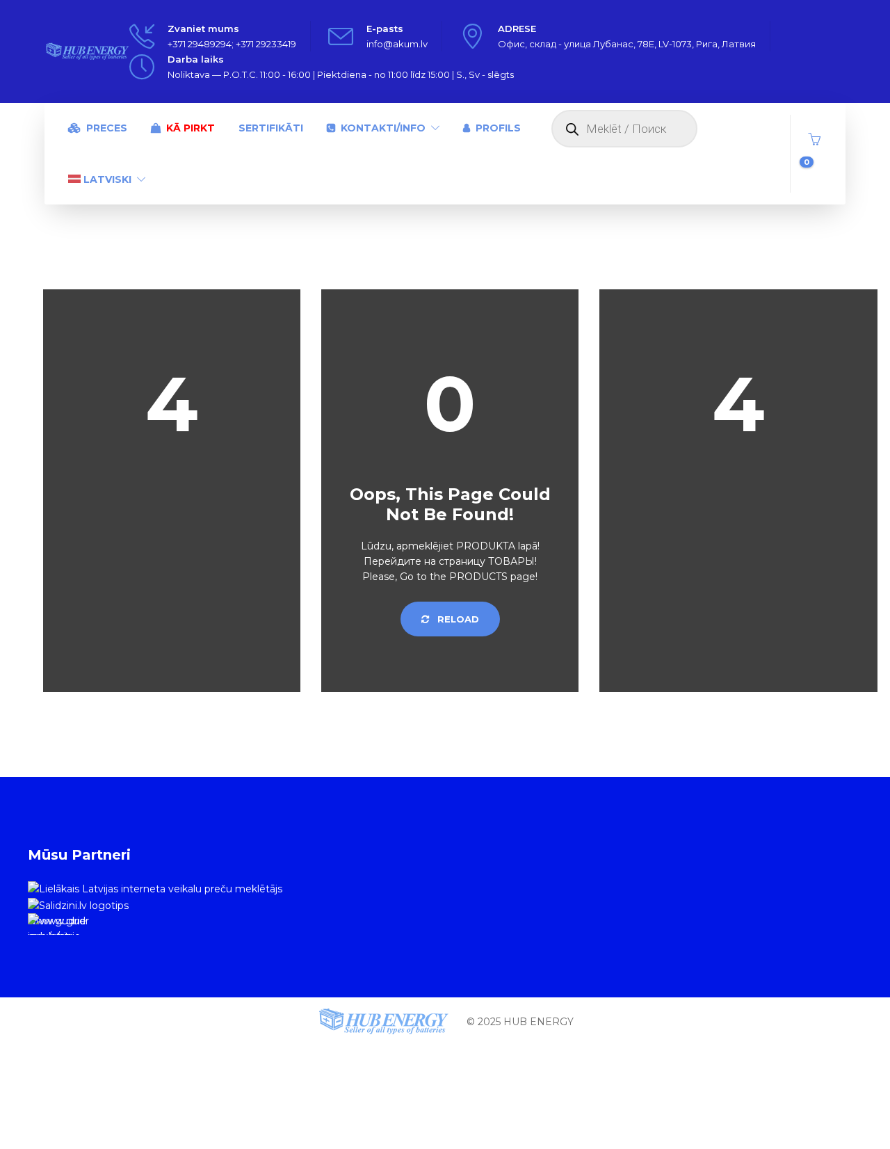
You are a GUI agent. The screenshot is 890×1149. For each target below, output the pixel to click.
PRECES (106, 128)
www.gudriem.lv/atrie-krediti (57, 925)
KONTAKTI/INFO (383, 128)
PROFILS (498, 128)
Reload (457, 619)
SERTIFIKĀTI (270, 128)
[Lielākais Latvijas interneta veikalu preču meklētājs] (155, 888)
